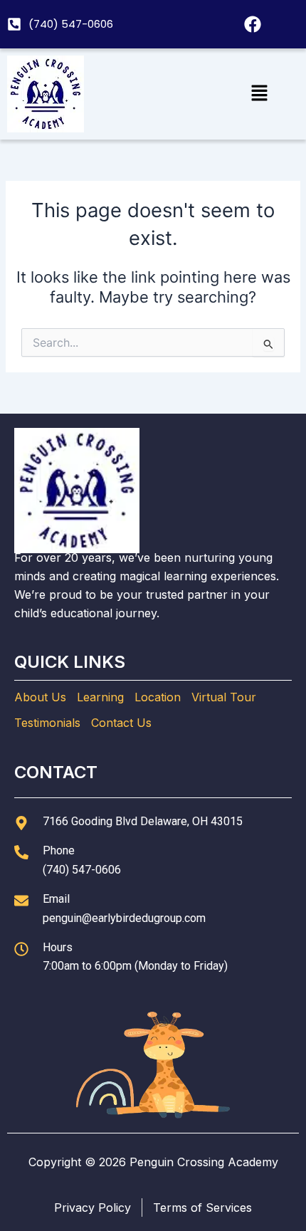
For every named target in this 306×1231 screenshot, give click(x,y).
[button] (259, 93)
